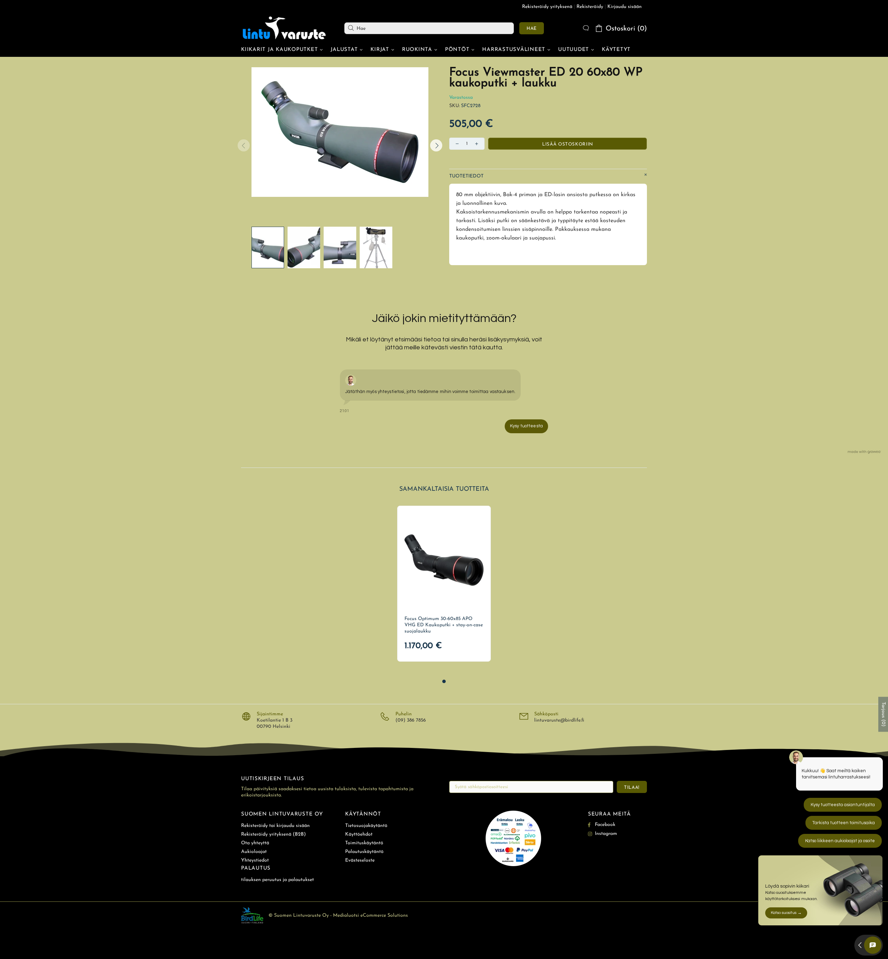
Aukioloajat (254, 851)
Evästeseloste (360, 860)
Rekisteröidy (590, 6)
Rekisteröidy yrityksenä (547, 6)
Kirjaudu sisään (624, 6)
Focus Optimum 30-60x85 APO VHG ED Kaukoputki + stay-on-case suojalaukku (443, 625)
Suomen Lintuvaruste (284, 28)
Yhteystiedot (255, 860)
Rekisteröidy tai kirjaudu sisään (275, 825)
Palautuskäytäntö (364, 851)
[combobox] (429, 28)
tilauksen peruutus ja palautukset (277, 879)
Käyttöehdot (359, 834)
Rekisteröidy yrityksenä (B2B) (273, 834)
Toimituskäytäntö (364, 843)
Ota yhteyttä (255, 843)
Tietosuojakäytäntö (366, 825)
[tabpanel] (444, 584)
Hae (532, 28)
